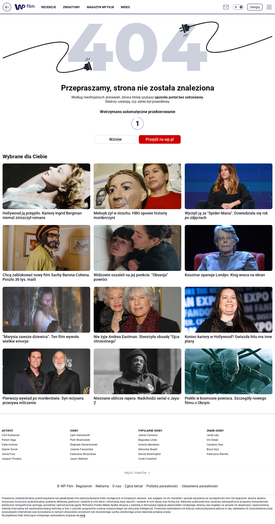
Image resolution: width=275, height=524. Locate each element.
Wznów (115, 139)
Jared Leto (213, 435)
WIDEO (125, 7)
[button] (238, 7)
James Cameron (148, 435)
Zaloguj (255, 7)
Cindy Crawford (147, 458)
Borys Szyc (213, 449)
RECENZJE (48, 7)
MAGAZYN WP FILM (100, 7)
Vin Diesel (212, 439)
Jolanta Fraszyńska (81, 449)
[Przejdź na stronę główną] (7, 10)
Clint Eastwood (10, 435)
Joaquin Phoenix (11, 458)
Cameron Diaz (215, 444)
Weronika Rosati (147, 449)
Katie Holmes (9, 444)
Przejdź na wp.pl (160, 139)
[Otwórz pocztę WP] (226, 7)
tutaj (82, 515)
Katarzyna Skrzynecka (83, 454)
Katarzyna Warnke (217, 454)
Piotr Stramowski (80, 439)
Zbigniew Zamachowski (84, 444)
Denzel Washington (149, 454)
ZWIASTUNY (71, 7)
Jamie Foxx (8, 454)
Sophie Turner (10, 449)
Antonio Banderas (148, 444)
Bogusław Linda (147, 439)
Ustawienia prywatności (199, 486)
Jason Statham (79, 458)
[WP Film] (28, 7)
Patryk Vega (9, 439)
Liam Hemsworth (80, 435)
